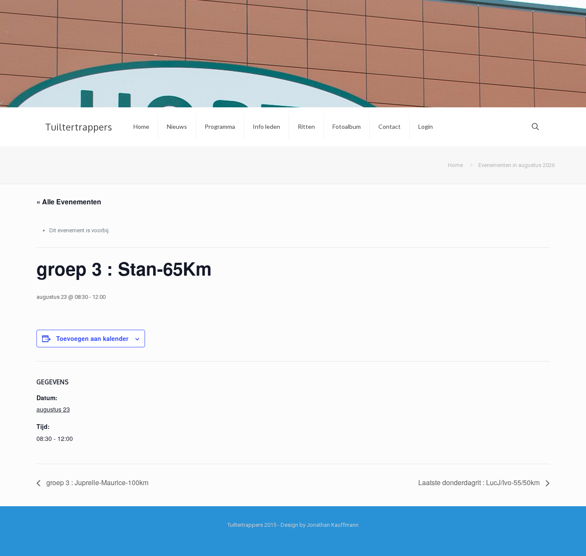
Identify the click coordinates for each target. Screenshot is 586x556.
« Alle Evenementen (68, 202)
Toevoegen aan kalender (92, 338)
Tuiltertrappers (78, 127)
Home (455, 165)
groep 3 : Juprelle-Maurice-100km (96, 482)
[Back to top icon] (545, 538)
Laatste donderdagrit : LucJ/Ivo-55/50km (479, 482)
